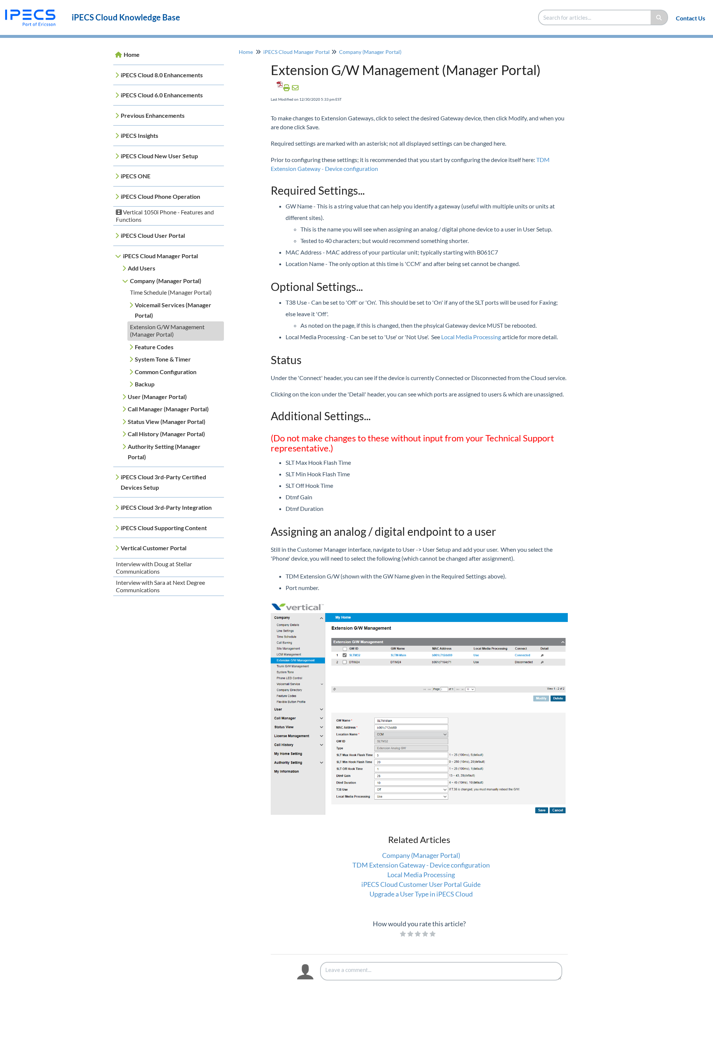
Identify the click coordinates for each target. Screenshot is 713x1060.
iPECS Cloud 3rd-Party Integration (166, 507)
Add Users (141, 268)
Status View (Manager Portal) (166, 421)
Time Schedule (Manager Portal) (171, 292)
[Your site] (33, 10)
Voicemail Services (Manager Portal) (173, 310)
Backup (144, 384)
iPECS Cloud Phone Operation (160, 196)
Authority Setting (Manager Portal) (164, 451)
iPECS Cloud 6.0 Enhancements (162, 94)
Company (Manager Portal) (165, 280)
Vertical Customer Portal (153, 547)
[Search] (659, 17)
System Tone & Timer (163, 359)
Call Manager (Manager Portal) (168, 408)
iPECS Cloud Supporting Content (164, 527)
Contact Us (690, 18)
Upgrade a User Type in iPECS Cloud (421, 894)
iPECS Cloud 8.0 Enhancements (162, 74)
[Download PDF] (278, 88)
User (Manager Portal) (157, 396)
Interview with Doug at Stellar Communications (154, 567)
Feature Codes (154, 346)
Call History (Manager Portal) (166, 433)
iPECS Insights (139, 135)
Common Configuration (165, 371)
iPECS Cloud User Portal (153, 235)
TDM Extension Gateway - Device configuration (421, 865)
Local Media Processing (471, 336)
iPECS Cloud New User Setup (159, 155)
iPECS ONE (135, 175)
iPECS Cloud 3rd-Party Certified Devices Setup (163, 482)
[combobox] (595, 17)
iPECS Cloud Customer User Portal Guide (421, 884)
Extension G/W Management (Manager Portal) (167, 330)
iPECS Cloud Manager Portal (160, 255)
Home (132, 54)
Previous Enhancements (153, 115)
